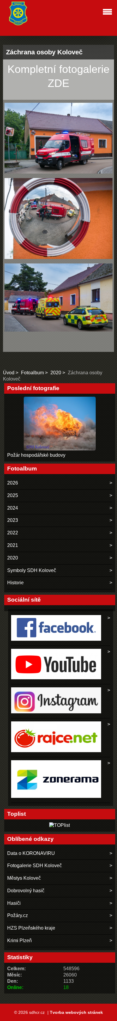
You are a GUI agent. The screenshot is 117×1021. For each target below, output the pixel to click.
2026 (12, 482)
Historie (15, 582)
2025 (12, 495)
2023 (12, 520)
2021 (12, 545)
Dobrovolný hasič (25, 890)
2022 (12, 532)
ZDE (58, 83)
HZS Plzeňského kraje (31, 927)
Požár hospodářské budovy (36, 455)
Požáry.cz (17, 915)
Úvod (8, 372)
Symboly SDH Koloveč (31, 570)
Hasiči (14, 903)
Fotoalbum (32, 372)
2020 (55, 372)
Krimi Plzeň (19, 940)
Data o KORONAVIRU (31, 853)
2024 (12, 507)
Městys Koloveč (24, 878)
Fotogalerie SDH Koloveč (34, 865)
